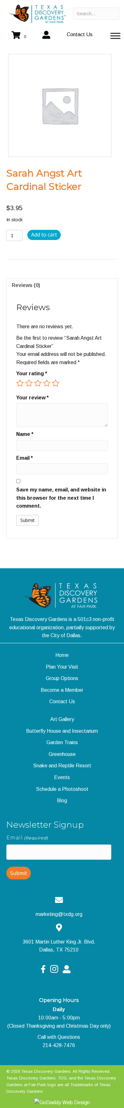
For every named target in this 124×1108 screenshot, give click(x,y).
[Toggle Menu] (115, 36)
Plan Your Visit (62, 667)
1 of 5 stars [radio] (20, 383)
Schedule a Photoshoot (62, 789)
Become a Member (62, 690)
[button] (79, 34)
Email (24, 458)
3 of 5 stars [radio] (38, 383)
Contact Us (62, 701)
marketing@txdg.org (59, 914)
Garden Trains (62, 742)
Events (62, 777)
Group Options (62, 678)
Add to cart (44, 234)
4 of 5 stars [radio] (47, 383)
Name (24, 434)
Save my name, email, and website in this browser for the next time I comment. (61, 498)
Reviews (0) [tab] (26, 285)
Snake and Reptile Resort (62, 765)
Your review (32, 397)
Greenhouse (62, 754)
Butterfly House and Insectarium (62, 731)
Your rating (31, 373)
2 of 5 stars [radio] (29, 383)
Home (62, 655)
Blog (62, 800)
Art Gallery (62, 719)
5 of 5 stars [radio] (55, 383)
